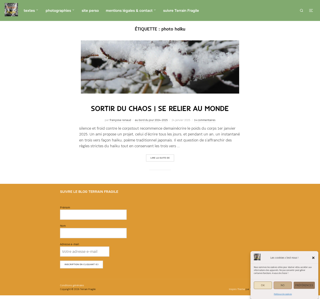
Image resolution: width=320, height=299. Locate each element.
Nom (63, 226)
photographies (58, 10)
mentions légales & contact (129, 10)
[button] (313, 257)
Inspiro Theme (237, 289)
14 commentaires (205, 120)
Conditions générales (72, 285)
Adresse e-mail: (70, 244)
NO (283, 285)
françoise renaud (120, 120)
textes (29, 10)
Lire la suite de (162, 157)
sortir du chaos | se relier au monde (160, 108)
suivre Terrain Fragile (181, 10)
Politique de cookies (283, 294)
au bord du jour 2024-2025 (151, 120)
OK (263, 285)
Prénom (65, 207)
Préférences (304, 285)
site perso (90, 10)
